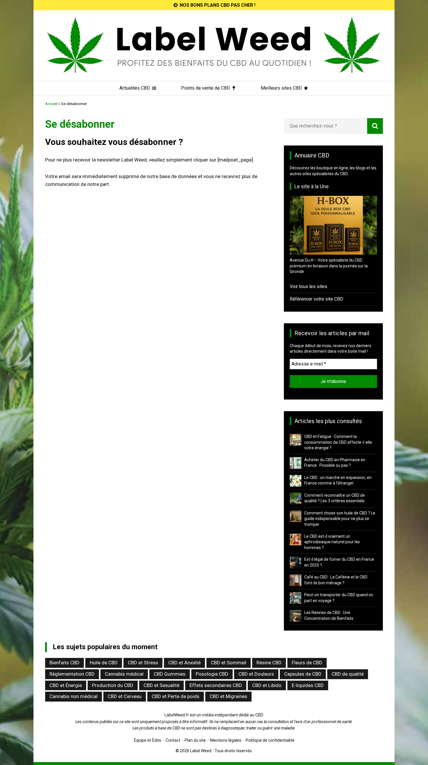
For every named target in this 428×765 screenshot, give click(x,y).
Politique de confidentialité (270, 740)
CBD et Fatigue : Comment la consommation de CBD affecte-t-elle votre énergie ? (338, 442)
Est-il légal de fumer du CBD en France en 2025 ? (339, 562)
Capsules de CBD (302, 674)
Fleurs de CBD (307, 662)
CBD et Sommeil (228, 662)
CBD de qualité (348, 674)
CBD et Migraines (228, 696)
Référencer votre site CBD (316, 299)
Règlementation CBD (72, 674)
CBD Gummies (169, 674)
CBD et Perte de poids (175, 696)
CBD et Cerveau (125, 696)
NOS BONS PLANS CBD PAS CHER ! (216, 5)
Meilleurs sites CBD (282, 88)
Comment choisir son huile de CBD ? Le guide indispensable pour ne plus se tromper (339, 519)
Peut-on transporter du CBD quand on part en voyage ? (338, 597)
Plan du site (195, 740)
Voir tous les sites (308, 286)
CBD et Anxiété (184, 662)
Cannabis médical (124, 674)
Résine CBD (269, 662)
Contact (173, 740)
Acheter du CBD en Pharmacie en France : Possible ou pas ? (334, 462)
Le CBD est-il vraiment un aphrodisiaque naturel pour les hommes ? (332, 542)
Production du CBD (112, 685)
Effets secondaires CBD (216, 685)
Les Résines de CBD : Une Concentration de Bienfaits (328, 615)
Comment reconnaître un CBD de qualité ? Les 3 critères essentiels (334, 498)
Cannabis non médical (73, 696)
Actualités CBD (135, 88)
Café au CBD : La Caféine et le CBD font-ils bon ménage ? (335, 580)
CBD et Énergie (65, 685)
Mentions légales (225, 740)
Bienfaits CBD (64, 662)
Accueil (51, 104)
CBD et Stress (143, 662)
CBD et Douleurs (256, 674)
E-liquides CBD (308, 685)
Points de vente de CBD (206, 88)
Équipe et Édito (147, 740)
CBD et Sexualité (161, 685)
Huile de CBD (104, 662)
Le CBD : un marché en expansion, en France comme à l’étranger (338, 480)
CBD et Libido (267, 685)
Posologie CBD (212, 674)
